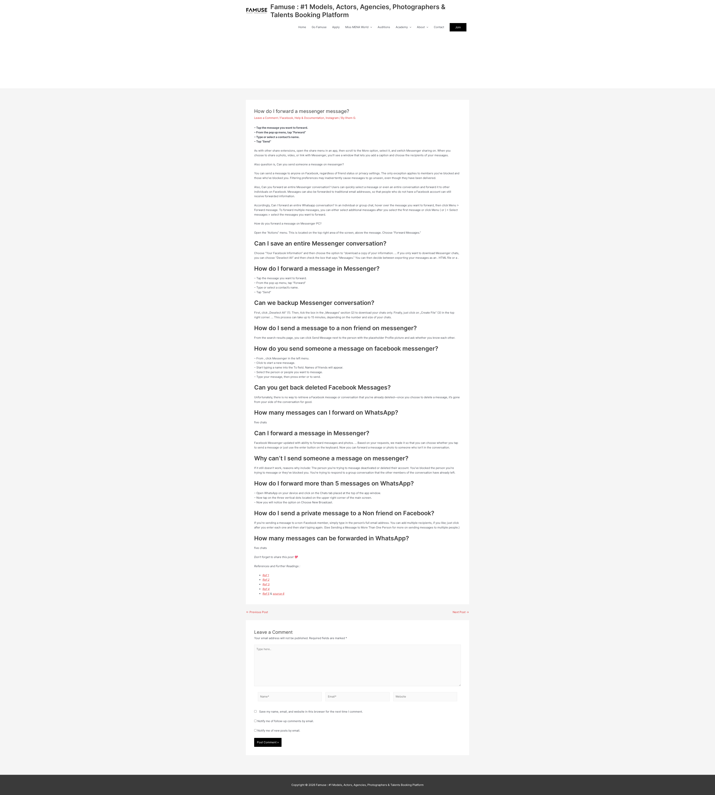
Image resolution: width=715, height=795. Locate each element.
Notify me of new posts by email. (278, 730)
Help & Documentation (309, 118)
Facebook (286, 118)
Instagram (332, 118)
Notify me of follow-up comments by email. (285, 721)
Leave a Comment (266, 118)
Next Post (461, 612)
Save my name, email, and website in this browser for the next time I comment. (311, 711)
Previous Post (257, 612)
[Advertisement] (357, 61)
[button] (370, 27)
